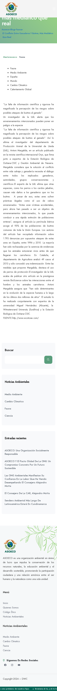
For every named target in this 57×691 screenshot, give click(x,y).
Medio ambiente (13, 394)
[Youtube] (19, 665)
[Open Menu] (54, 9)
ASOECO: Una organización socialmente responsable (27, 452)
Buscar (9, 350)
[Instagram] (12, 665)
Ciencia (9, 415)
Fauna (22, 57)
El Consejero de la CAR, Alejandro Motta (27, 493)
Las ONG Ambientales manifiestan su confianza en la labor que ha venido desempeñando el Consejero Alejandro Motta (26, 481)
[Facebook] (5, 665)
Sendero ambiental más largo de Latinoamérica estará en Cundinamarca (26, 502)
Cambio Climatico (14, 401)
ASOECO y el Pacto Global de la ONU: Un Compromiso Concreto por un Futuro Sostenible (28, 465)
